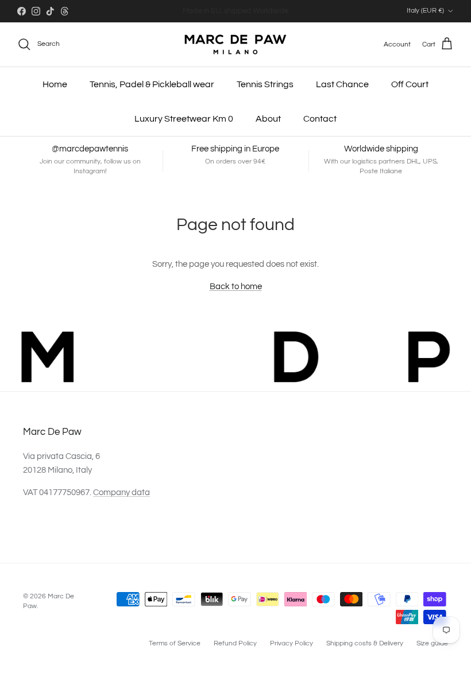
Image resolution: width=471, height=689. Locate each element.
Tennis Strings (265, 84)
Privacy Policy (291, 643)
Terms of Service (174, 643)
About (268, 118)
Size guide (432, 643)
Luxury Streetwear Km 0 (183, 118)
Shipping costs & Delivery (364, 643)
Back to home (236, 286)
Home (55, 84)
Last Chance (342, 84)
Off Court (409, 84)
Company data (121, 492)
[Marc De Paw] (235, 44)
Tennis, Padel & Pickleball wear (152, 84)
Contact (320, 118)
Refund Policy (235, 643)
